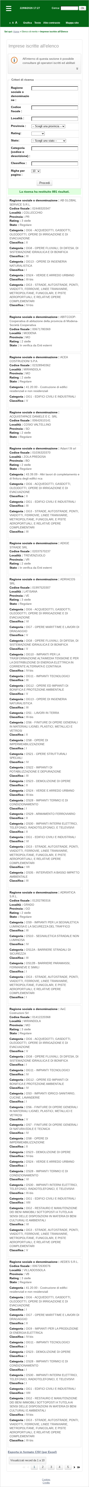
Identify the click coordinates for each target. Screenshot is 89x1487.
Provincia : (18, 126)
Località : (17, 118)
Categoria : (18, 230)
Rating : (16, 220)
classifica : (19, 163)
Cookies (46, 1479)
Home (16, 31)
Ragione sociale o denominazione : (35, 200)
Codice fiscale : (21, 208)
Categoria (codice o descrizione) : (20, 152)
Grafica (27, 22)
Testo (37, 22)
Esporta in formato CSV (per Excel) (32, 1452)
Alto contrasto (51, 22)
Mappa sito (72, 22)
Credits (46, 1482)
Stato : (15, 224)
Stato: (15, 140)
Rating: (16, 133)
